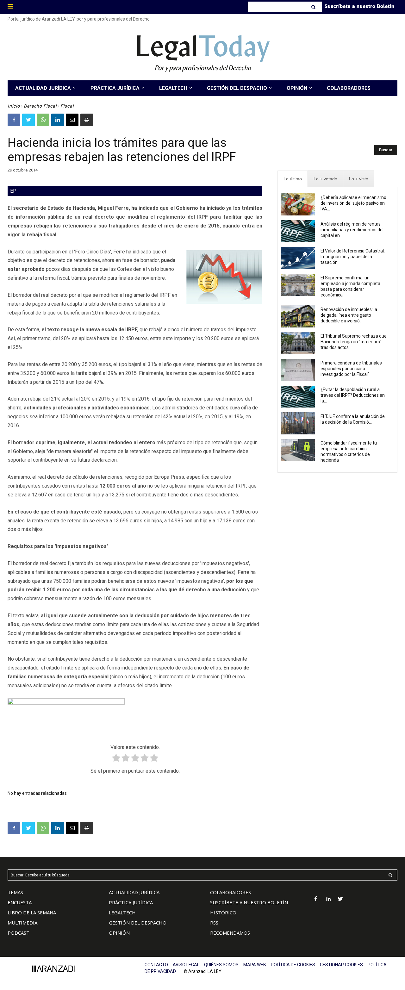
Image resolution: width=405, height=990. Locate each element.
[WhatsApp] (43, 120)
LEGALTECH (122, 912)
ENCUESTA (20, 902)
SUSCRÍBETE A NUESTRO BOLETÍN (249, 902)
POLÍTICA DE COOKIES (293, 964)
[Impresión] (86, 120)
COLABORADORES (230, 892)
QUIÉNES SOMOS (221, 964)
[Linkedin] (57, 120)
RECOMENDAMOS (230, 933)
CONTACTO (156, 964)
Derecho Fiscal (40, 106)
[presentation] (292, 179)
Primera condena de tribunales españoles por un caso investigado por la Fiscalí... (351, 368)
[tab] (292, 179)
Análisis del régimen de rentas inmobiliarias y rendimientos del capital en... (352, 229)
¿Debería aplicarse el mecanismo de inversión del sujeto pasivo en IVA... (353, 203)
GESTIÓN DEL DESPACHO (137, 922)
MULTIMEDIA (22, 922)
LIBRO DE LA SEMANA (32, 912)
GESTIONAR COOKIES (341, 964)
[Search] (314, 7)
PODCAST (18, 933)
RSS (214, 922)
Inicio (14, 106)
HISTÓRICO (223, 912)
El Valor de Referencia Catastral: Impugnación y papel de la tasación (353, 256)
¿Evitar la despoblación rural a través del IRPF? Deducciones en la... (353, 395)
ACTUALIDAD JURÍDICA (134, 892)
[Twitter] (28, 120)
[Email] (72, 120)
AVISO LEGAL (186, 964)
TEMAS (15, 892)
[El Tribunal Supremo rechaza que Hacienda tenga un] (298, 343)
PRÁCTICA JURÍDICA (131, 902)
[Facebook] (14, 120)
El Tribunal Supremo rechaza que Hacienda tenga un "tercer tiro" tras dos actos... (354, 341)
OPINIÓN (119, 933)
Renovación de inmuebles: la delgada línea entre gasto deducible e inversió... (349, 315)
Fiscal (67, 106)
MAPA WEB (254, 964)
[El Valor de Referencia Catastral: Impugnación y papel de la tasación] (298, 258)
